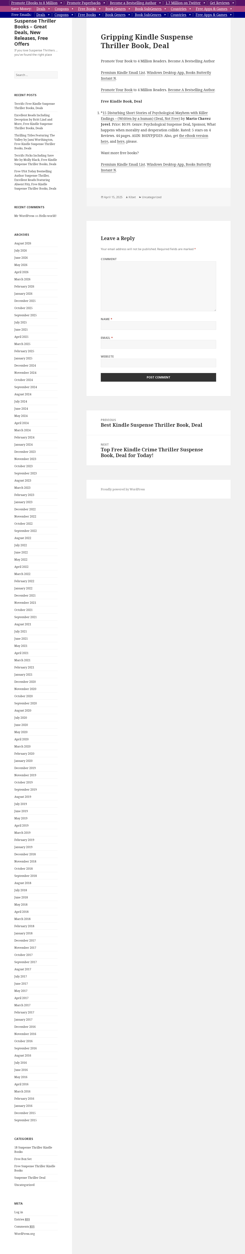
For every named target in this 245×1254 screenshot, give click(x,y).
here (120, 141)
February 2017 (24, 1012)
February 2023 (24, 495)
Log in (18, 1212)
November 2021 (25, 603)
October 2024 (23, 380)
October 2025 (23, 308)
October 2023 (23, 466)
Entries (22, 1219)
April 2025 (21, 337)
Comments (24, 1226)
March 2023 (22, 488)
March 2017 (22, 1005)
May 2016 (20, 1077)
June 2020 (21, 725)
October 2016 (23, 1041)
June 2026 (21, 258)
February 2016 (24, 1099)
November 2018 (25, 861)
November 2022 (25, 516)
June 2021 (21, 639)
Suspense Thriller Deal (29, 1178)
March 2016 (22, 1091)
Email (107, 338)
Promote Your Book (117, 90)
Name (106, 319)
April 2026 (21, 272)
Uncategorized (24, 1185)
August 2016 (22, 1055)
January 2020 (23, 761)
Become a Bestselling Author (133, 3)
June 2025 (21, 330)
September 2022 (25, 531)
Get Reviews (220, 3)
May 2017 (20, 991)
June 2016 (21, 1070)
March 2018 (22, 919)
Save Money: (21, 8)
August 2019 (22, 797)
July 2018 (20, 890)
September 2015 (25, 1120)
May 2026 (20, 265)
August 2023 (22, 480)
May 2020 (20, 732)
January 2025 (23, 358)
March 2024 (22, 430)
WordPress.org (24, 1234)
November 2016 (25, 1034)
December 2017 (25, 940)
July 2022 (20, 545)
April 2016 (21, 1084)
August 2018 (22, 883)
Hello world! (47, 216)
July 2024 (20, 401)
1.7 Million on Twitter (183, 3)
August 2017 (22, 969)
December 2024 (25, 365)
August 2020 (22, 710)
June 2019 (21, 811)
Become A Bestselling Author (191, 90)
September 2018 (25, 876)
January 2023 (23, 502)
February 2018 (24, 926)
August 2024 (22, 394)
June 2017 (21, 984)
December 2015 (25, 1113)
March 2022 (22, 574)
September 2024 (25, 387)
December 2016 (25, 1027)
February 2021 (24, 667)
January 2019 (23, 847)
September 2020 (25, 703)
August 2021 (22, 624)
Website (107, 356)
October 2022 (23, 524)
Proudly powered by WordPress (123, 489)
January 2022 (23, 588)
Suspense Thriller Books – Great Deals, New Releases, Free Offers (35, 32)
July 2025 (20, 322)
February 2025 (24, 351)
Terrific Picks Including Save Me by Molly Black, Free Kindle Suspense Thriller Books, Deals (35, 159)
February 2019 (24, 840)
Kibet (132, 197)
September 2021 (25, 617)
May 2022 (20, 560)
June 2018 (21, 897)
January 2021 (23, 675)
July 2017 (20, 976)
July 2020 (20, 718)
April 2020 (21, 739)
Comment (109, 259)
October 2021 (23, 610)
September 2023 (25, 473)
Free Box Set (23, 1159)
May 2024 (20, 416)
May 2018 (20, 904)
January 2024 (23, 445)
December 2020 (25, 682)
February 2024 (24, 437)
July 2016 (20, 1063)
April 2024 (21, 423)
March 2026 (22, 279)
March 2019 (22, 833)
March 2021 (22, 660)
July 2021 (20, 631)
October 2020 (23, 696)
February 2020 (24, 754)
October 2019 (23, 782)
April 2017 (21, 998)
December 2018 (25, 854)
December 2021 (25, 595)
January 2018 (23, 933)
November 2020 (25, 689)
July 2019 (20, 804)
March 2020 (22, 746)
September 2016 (25, 1048)
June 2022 (21, 552)
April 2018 (21, 912)
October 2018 (23, 869)
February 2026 (24, 286)
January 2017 (23, 1019)
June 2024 (21, 409)
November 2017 (25, 948)
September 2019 (25, 789)
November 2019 (25, 775)
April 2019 (21, 825)
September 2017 (25, 962)
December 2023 (25, 452)
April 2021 (21, 653)
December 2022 (25, 509)
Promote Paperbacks (84, 3)
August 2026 (22, 243)
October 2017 (23, 955)
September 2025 (25, 315)
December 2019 (25, 768)
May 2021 (20, 646)
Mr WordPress (24, 216)
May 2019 (20, 818)
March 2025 (22, 344)
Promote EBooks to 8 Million (34, 3)
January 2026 (23, 294)
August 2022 (22, 538)
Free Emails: (21, 14)
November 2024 (25, 373)
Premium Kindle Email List (123, 72)
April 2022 (21, 567)
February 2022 (24, 581)
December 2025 (25, 301)
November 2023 (25, 459)
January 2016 (23, 1106)
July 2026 (20, 250)
